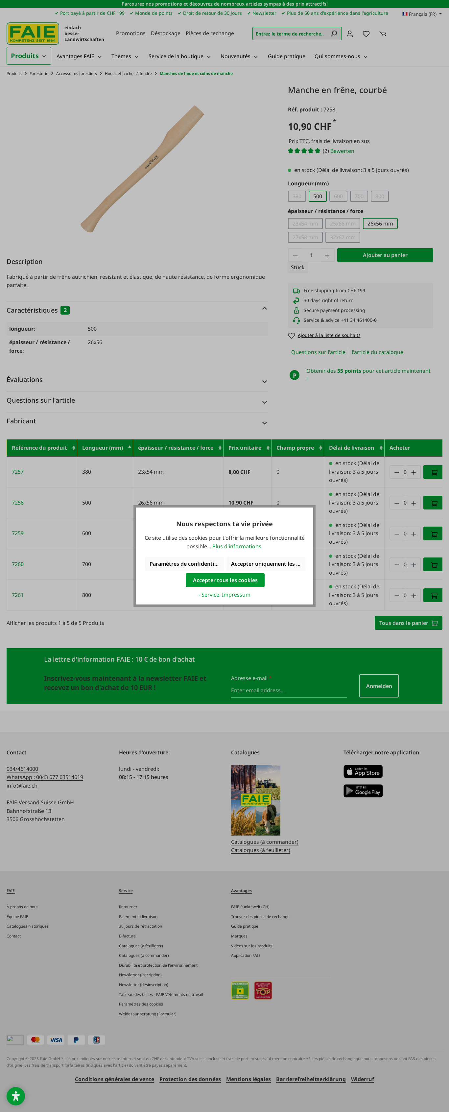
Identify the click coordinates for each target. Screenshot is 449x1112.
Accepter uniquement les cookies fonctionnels (268, 563)
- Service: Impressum (224, 594)
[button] (16, 1096)
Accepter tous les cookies (225, 580)
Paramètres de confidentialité (187, 563)
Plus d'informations (236, 546)
